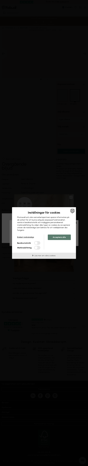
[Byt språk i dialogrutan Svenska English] (72, 211)
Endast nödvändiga (25, 237)
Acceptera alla (59, 237)
